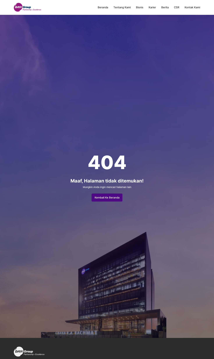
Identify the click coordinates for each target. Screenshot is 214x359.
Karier (152, 7)
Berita (165, 7)
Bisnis (139, 7)
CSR (176, 7)
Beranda (103, 7)
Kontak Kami (192, 7)
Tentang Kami (122, 7)
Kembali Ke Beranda (107, 197)
